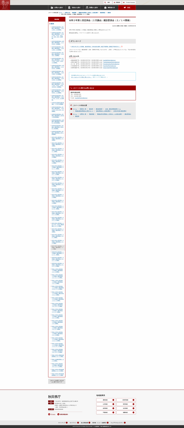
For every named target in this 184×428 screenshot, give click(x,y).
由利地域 (105, 408)
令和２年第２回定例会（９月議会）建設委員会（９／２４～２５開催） (58, 213)
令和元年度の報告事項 (119, 111)
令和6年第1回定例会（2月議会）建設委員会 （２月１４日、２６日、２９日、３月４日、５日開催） (58, 85)
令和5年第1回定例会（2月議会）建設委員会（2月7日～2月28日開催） (58, 116)
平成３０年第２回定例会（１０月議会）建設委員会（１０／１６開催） (58, 299)
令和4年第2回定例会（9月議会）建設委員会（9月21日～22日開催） (57, 127)
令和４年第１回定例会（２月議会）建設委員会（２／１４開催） (58, 162)
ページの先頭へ (180, 425)
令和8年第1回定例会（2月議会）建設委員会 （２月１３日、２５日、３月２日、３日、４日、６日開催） (58, 35)
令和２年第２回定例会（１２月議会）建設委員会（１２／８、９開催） (58, 207)
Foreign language (130, 2)
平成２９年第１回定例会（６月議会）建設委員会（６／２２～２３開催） (57, 365)
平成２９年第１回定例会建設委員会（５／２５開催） (58, 370)
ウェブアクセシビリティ (117, 422)
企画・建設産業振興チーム (113, 109)
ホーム (60, 12)
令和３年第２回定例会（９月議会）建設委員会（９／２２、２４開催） (58, 173)
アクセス (53, 414)
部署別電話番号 (64, 414)
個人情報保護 (84, 422)
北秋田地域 (125, 400)
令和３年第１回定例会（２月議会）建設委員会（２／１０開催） (58, 202)
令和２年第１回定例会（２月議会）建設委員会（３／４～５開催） (58, 236)
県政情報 (74, 12)
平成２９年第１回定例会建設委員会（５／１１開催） (58, 374)
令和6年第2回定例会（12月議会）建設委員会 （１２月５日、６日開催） (58, 67)
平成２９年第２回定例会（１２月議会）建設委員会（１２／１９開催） (58, 339)
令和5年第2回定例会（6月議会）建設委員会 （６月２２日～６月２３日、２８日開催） (58, 109)
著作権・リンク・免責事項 (99, 422)
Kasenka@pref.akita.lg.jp (109, 65)
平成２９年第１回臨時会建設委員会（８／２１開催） (58, 356)
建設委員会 (102, 12)
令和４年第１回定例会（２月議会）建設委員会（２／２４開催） (58, 156)
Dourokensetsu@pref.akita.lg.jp (111, 64)
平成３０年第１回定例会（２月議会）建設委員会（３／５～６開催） (57, 328)
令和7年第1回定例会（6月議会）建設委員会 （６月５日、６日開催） (58, 54)
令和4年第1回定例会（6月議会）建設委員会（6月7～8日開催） (58, 133)
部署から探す (93, 7)
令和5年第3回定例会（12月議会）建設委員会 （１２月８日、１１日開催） (58, 91)
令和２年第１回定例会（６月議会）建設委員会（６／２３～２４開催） (58, 219)
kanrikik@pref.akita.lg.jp (109, 60)
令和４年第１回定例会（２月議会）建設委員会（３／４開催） (58, 144)
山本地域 (105, 404)
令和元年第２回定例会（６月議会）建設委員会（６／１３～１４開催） (58, 265)
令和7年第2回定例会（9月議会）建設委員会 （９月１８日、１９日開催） (58, 48)
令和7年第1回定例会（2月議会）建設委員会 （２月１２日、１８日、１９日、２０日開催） (58, 60)
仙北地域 (125, 408)
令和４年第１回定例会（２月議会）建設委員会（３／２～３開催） (58, 150)
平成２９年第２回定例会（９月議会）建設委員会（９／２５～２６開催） (57, 351)
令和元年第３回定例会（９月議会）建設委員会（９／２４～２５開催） (58, 259)
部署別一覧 (83, 109)
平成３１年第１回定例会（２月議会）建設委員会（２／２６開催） (57, 270)
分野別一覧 (67, 12)
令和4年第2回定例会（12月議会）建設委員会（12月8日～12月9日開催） (58, 121)
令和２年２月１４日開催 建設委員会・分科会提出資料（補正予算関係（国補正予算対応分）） (96, 46)
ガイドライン (73, 422)
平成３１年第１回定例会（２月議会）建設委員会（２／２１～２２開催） (57, 276)
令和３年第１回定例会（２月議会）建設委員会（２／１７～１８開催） (58, 190)
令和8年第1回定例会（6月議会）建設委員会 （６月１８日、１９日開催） (58, 28)
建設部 (109, 12)
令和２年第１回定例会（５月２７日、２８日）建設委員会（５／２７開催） (58, 225)
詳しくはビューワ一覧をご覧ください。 (81, 77)
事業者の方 (111, 7)
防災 (128, 7)
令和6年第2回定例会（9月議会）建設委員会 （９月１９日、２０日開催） (58, 73)
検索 (109, 2)
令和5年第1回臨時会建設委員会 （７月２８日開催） (58, 103)
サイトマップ (61, 422)
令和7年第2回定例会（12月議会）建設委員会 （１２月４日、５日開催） (58, 43)
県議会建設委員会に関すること (84, 111)
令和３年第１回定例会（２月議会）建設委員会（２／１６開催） (58, 196)
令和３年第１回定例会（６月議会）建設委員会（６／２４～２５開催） (58, 179)
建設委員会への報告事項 (103, 111)
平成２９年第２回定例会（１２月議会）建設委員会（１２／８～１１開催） (58, 345)
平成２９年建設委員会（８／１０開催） (58, 360)
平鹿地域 (105, 412)
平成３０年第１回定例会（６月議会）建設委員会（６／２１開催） (57, 316)
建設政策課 (99, 109)
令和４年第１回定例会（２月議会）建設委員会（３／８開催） (58, 139)
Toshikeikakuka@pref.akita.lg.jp (111, 62)
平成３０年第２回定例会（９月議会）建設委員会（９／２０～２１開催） (57, 305)
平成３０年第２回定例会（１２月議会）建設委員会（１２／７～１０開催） (58, 288)
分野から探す (58, 7)
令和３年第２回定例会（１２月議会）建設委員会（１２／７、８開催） (58, 167)
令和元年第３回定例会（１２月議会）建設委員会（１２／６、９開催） (58, 253)
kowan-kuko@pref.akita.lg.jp (110, 67)
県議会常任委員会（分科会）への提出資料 (88, 12)
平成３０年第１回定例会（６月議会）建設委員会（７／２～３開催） (57, 311)
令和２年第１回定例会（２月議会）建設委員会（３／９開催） (58, 230)
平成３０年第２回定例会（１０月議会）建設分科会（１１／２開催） (58, 293)
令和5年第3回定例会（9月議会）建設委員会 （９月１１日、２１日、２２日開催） (58, 97)
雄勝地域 (125, 412)
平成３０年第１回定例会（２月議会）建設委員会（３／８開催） (57, 322)
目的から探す (76, 7)
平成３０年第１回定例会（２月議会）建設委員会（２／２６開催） (57, 334)
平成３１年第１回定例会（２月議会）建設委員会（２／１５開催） (57, 282)
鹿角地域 (105, 400)
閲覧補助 (118, 2)
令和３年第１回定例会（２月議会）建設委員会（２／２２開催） (58, 184)
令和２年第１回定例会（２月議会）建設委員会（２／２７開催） (58, 242)
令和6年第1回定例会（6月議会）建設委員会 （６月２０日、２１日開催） (58, 78)
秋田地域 (125, 404)
